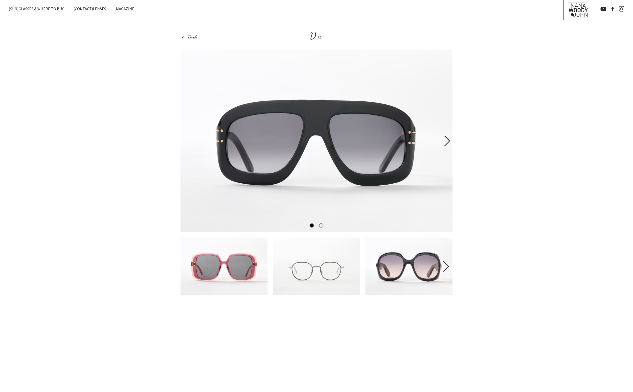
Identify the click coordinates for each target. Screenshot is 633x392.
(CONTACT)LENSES (89, 8)
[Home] (578, 9)
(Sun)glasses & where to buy (36, 8)
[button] (446, 141)
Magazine (125, 8)
